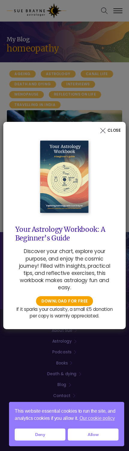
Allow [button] (93, 434)
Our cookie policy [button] (97, 418)
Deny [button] (40, 434)
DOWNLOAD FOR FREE (64, 301)
